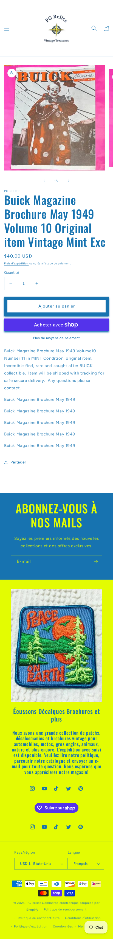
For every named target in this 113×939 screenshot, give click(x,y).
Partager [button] (18, 462)
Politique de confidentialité (39, 918)
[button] (7, 28)
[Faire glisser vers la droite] (69, 181)
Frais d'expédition (16, 263)
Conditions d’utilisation (83, 918)
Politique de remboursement (65, 909)
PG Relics (34, 903)
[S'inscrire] (96, 561)
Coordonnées (63, 926)
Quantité (11, 272)
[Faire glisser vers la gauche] (44, 181)
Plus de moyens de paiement (56, 338)
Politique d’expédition (30, 926)
